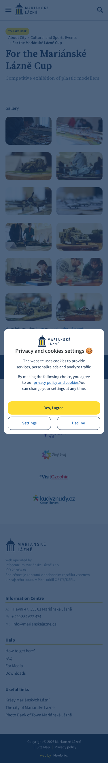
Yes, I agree (53, 407)
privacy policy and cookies (56, 382)
